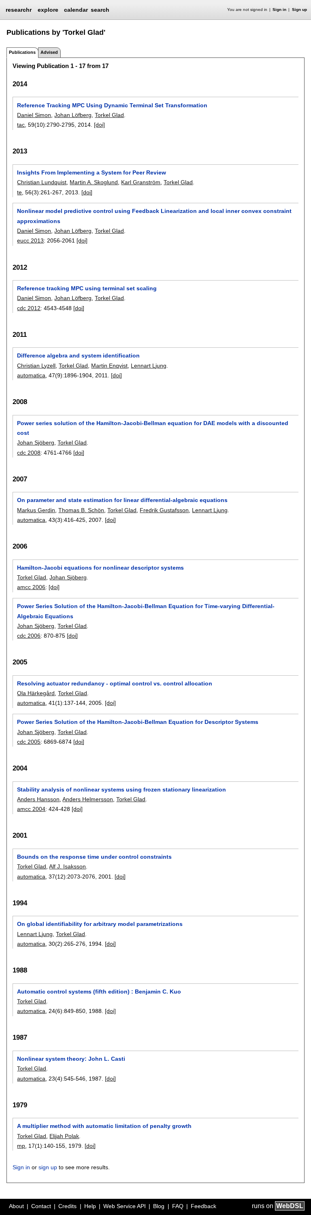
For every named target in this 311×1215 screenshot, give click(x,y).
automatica (31, 375)
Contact (41, 1206)
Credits (67, 1206)
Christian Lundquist (41, 182)
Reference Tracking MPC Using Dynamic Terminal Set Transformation (112, 105)
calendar (76, 9)
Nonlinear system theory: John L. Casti (71, 1058)
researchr (19, 9)
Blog (158, 1206)
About (16, 1206)
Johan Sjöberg (35, 442)
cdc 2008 (28, 452)
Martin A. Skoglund (94, 182)
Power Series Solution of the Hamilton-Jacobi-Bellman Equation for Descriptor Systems (137, 722)
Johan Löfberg (73, 115)
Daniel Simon (34, 115)
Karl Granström (140, 182)
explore (48, 9)
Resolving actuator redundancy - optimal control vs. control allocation (114, 683)
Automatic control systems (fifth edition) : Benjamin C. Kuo (99, 991)
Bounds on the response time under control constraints (94, 856)
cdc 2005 (28, 741)
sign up (47, 1167)
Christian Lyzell (36, 365)
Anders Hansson (38, 799)
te (19, 192)
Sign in (279, 9)
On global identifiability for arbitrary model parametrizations (100, 924)
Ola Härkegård (36, 693)
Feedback (203, 1206)
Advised (49, 52)
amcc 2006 (31, 587)
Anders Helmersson (87, 799)
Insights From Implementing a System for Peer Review (91, 172)
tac (21, 124)
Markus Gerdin (36, 510)
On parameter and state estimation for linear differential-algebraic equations (122, 500)
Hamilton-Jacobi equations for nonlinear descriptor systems (100, 567)
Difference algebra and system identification (78, 355)
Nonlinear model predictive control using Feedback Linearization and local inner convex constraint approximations (154, 216)
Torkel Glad (109, 115)
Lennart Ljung (148, 365)
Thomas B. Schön (81, 510)
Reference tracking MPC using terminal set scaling (87, 288)
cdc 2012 (28, 308)
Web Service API (124, 1206)
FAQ (177, 1206)
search (100, 9)
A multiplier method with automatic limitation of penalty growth (104, 1126)
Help (90, 1206)
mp (21, 1146)
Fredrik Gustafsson (164, 510)
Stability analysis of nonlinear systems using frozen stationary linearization (121, 789)
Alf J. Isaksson (67, 866)
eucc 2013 (30, 240)
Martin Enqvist (109, 365)
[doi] (99, 124)
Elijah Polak (64, 1136)
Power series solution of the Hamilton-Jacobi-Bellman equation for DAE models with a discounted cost (152, 428)
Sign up (299, 9)
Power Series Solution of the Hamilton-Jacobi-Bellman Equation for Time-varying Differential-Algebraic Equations (146, 611)
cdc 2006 (28, 635)
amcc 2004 (31, 809)
